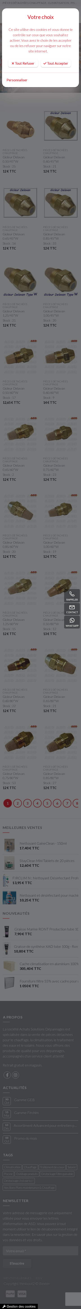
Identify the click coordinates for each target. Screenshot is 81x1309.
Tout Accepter (57, 63)
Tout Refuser (24, 63)
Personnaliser (17, 80)
